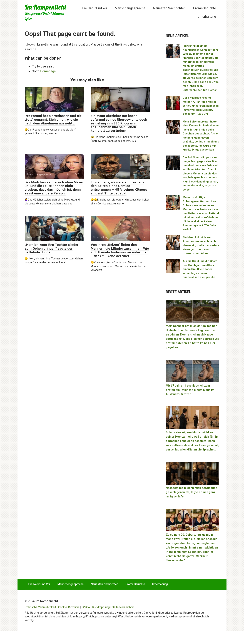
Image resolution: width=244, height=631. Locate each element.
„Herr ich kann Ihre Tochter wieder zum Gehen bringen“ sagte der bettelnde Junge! (51, 248)
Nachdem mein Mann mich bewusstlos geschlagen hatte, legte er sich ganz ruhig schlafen (191, 492)
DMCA (86, 607)
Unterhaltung (207, 16)
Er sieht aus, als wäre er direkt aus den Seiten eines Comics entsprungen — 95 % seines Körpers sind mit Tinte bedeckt (119, 188)
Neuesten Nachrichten (169, 8)
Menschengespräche (130, 8)
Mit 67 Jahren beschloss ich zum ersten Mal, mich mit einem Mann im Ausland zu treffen (190, 390)
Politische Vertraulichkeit (40, 607)
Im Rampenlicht (45, 7)
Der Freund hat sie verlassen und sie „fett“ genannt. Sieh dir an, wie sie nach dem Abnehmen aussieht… (53, 119)
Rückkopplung (101, 607)
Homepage (48, 71)
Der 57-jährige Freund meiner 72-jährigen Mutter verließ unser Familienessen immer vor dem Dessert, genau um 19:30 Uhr (201, 105)
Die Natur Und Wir (94, 8)
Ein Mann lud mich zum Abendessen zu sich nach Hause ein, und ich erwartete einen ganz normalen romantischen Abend (201, 245)
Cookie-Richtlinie (68, 607)
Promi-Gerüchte (204, 8)
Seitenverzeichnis (123, 607)
